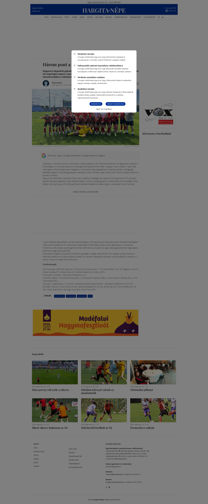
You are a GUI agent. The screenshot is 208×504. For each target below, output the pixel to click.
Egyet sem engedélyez (104, 109)
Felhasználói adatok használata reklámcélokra (100, 65)
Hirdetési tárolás (86, 54)
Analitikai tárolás (86, 89)
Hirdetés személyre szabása (91, 77)
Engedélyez (96, 104)
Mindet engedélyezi (115, 104)
